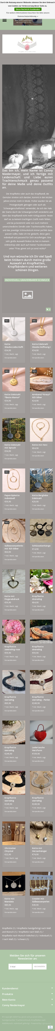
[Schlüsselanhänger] (41, 531)
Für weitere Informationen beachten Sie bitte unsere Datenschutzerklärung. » (27, 14)
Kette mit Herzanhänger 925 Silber (39, 850)
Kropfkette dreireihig (38, 597)
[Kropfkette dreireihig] (41, 581)
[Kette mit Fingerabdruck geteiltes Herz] (13, 581)
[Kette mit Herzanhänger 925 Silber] (41, 833)
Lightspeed (46, 1023)
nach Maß (10, 939)
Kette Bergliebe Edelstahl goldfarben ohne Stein (40, 497)
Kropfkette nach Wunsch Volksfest (20, 935)
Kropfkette (8, 928)
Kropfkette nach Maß (30, 931)
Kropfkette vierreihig (10, 698)
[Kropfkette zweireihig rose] (13, 631)
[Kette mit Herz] (41, 430)
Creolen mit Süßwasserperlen (40, 900)
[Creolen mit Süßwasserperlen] (41, 884)
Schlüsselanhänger (41, 545)
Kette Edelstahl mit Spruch (12, 446)
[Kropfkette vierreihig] (13, 682)
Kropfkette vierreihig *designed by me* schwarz (11, 799)
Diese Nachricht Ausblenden (28, 9)
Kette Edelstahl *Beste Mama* (12, 396)
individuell (46, 935)
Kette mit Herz (39, 444)
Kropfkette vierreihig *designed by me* (39, 799)
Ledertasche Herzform (38, 749)
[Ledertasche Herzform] (41, 732)
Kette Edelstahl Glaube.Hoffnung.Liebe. (41, 345)
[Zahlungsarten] (50, 1027)
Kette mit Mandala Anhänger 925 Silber (12, 900)
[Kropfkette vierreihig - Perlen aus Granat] (41, 682)
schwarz (23, 939)
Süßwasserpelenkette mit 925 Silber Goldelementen (14, 547)
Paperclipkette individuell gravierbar (12, 497)
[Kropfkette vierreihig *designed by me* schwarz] (13, 783)
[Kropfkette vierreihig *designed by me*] (41, 783)
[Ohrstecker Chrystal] (13, 833)
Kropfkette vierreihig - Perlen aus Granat (41, 698)
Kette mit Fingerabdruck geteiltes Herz (12, 598)
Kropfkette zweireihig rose (12, 648)
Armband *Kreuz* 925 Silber (41, 396)
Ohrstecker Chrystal (10, 849)
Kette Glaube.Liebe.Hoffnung (14, 345)
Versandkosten (10, 358)
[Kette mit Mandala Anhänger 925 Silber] (13, 884)
